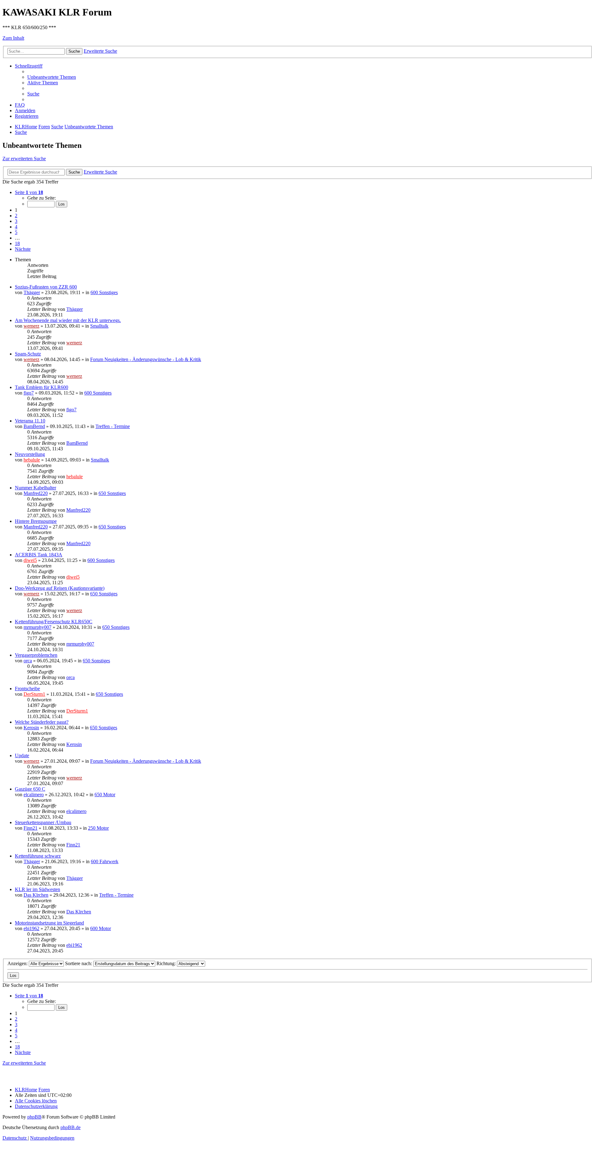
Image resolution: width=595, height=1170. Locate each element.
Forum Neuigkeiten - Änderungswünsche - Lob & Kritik (145, 359)
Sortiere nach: (79, 963)
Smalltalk (99, 326)
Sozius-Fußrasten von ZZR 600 (46, 286)
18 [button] (17, 243)
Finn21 (30, 828)
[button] (29, 192)
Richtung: (166, 963)
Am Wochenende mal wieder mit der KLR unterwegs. (68, 320)
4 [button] (16, 226)
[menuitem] (51, 77)
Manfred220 (36, 493)
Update (22, 755)
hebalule (32, 459)
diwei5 (30, 560)
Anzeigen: (18, 963)
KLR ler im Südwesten (37, 889)
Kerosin (31, 727)
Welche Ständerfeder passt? (41, 722)
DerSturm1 (34, 694)
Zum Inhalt (13, 38)
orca (28, 660)
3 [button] (16, 221)
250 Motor (98, 828)
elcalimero (34, 794)
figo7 (29, 392)
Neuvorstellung (30, 454)
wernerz (31, 326)
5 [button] (16, 232)
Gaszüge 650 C (30, 789)
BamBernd (34, 426)
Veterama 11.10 (30, 420)
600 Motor (100, 928)
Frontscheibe (27, 688)
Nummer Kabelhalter (35, 487)
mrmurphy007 (37, 627)
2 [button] (16, 215)
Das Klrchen (36, 895)
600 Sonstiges (104, 292)
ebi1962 (31, 928)
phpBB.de (70, 1127)
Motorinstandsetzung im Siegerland (49, 922)
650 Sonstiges (112, 493)
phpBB (34, 1116)
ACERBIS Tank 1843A (38, 554)
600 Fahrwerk (104, 861)
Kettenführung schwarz (38, 856)
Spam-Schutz (28, 353)
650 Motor (105, 794)
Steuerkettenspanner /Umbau (43, 822)
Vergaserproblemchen (36, 655)
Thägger (32, 292)
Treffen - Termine (112, 426)
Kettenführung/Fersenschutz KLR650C (53, 621)
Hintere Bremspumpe (36, 521)
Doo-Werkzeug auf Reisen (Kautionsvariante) (59, 588)
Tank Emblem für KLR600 (41, 387)
